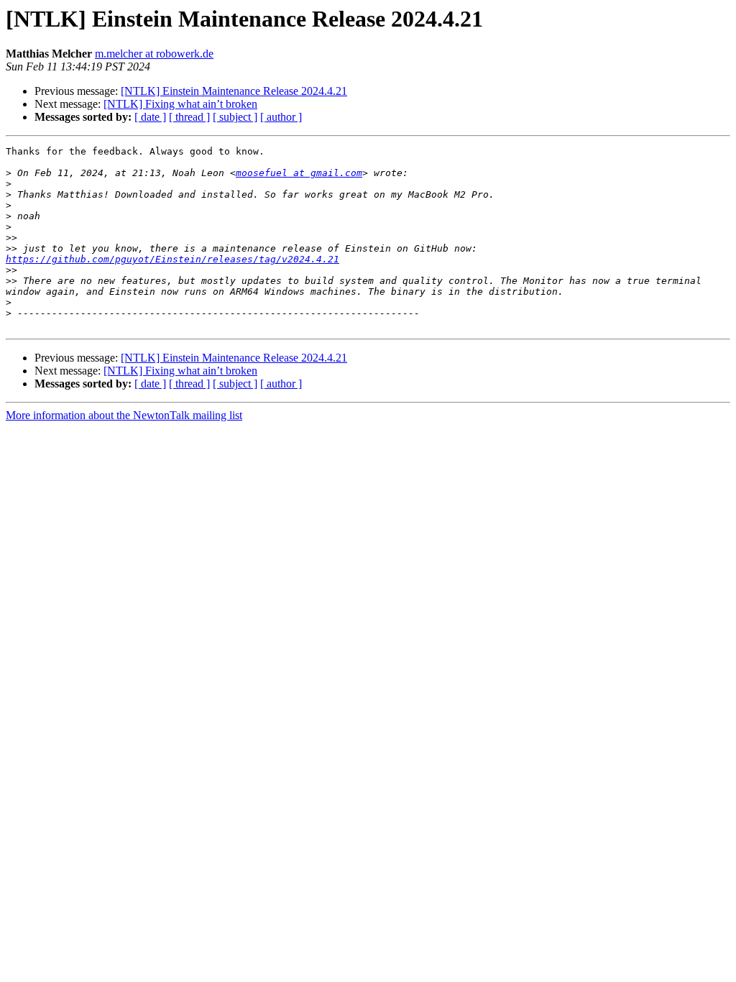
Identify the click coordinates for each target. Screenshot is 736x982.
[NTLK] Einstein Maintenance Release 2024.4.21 (234, 91)
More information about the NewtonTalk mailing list (124, 415)
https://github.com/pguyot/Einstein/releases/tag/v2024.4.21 (172, 259)
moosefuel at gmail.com (299, 173)
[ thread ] (189, 117)
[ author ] (281, 117)
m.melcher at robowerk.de (154, 53)
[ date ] (150, 117)
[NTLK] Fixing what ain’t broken (180, 104)
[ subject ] (235, 117)
